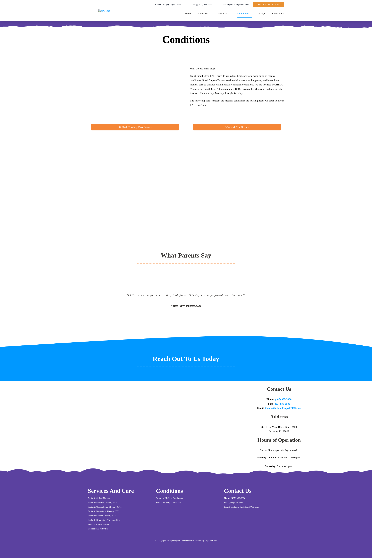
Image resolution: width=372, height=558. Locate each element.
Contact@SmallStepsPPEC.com (283, 408)
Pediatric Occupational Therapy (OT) (104, 507)
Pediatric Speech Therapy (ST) (102, 515)
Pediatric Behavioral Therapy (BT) (103, 511)
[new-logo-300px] (104, 10)
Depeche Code (211, 541)
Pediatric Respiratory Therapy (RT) (104, 520)
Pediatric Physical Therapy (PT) (102, 502)
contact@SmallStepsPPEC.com (245, 507)
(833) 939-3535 (282, 403)
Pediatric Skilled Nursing (99, 498)
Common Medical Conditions (169, 498)
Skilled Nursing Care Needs (168, 502)
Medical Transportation (98, 524)
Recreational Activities (98, 529)
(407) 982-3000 (283, 399)
